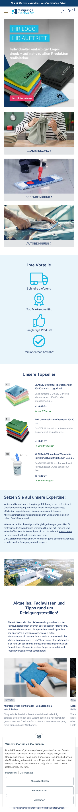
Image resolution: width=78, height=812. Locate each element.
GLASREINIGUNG (39, 151)
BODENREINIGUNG (39, 197)
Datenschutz (26, 772)
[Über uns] (39, 572)
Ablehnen (39, 799)
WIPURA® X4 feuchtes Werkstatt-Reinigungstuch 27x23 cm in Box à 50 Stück (53, 456)
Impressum (11, 772)
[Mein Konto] (63, 12)
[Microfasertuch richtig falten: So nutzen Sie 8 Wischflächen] (35, 677)
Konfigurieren (39, 790)
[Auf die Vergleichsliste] (21, 454)
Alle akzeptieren (40, 780)
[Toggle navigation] (6, 12)
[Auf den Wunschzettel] (27, 454)
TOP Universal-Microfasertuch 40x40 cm (54, 421)
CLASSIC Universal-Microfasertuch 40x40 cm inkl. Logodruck (53, 386)
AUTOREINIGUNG (39, 243)
